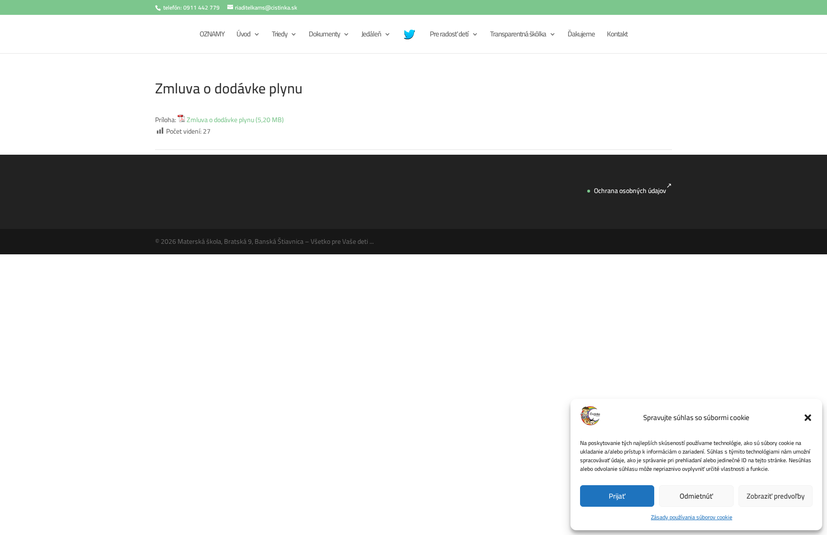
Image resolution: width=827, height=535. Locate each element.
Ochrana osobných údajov (630, 190)
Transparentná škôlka (518, 36)
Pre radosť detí (449, 36)
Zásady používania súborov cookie (691, 517)
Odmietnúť (696, 496)
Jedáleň (371, 36)
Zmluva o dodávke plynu (220, 120)
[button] (808, 417)
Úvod (243, 36)
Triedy (279, 36)
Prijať (617, 496)
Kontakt (617, 36)
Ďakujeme (581, 36)
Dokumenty (324, 36)
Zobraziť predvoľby (776, 496)
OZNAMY (212, 36)
